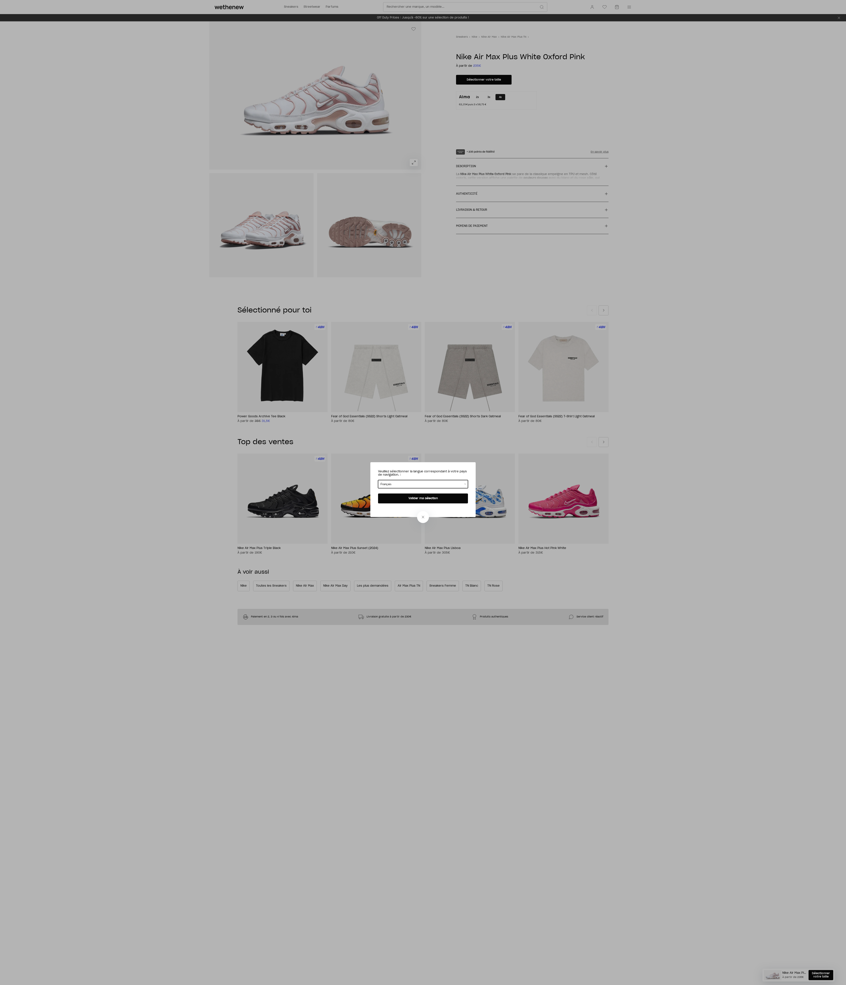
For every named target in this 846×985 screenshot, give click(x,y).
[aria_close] (423, 517)
